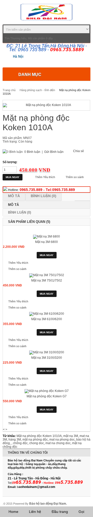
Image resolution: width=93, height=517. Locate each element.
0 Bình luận (32, 152)
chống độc (20, 443)
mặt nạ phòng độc (35, 439)
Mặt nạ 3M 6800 (46, 242)
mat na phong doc (62, 439)
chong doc (36, 443)
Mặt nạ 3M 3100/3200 (46, 358)
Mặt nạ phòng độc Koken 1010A (39, 436)
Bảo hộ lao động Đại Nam (47, 503)
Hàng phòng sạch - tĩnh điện (37, 90)
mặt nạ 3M (70, 436)
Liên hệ (35, 512)
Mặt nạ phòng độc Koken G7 (47, 396)
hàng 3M (15, 439)
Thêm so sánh (75, 177)
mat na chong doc (58, 443)
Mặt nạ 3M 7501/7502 (46, 280)
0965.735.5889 (67, 49)
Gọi (81, 512)
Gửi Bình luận (54, 152)
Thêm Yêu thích (45, 177)
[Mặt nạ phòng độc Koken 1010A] (46, 105)
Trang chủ (9, 90)
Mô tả (14, 196)
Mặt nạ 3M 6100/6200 (46, 319)
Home (13, 512)
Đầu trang (60, 512)
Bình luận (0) (43, 196)
